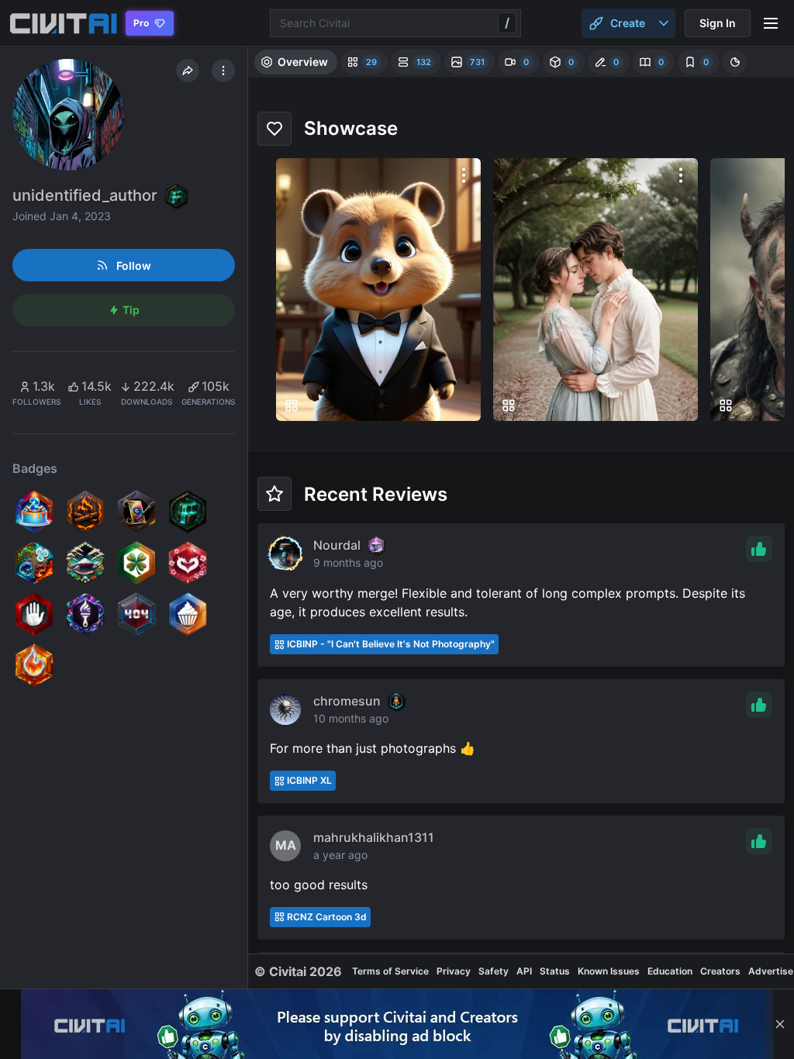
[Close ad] (780, 1024)
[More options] (464, 175)
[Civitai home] (63, 23)
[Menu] (771, 23)
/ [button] (507, 22)
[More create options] (663, 23)
